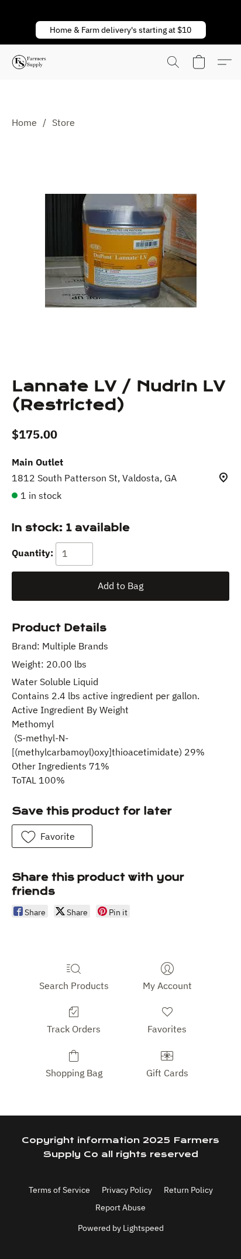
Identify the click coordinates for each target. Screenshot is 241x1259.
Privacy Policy (127, 1190)
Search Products (74, 985)
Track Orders (74, 1029)
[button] (121, 30)
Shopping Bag (74, 1073)
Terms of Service (59, 1190)
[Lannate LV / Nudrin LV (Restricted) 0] (121, 250)
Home (24, 122)
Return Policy (188, 1190)
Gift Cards (167, 1073)
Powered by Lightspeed (121, 1228)
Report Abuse (120, 1207)
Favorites (167, 1029)
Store (63, 122)
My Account (167, 985)
